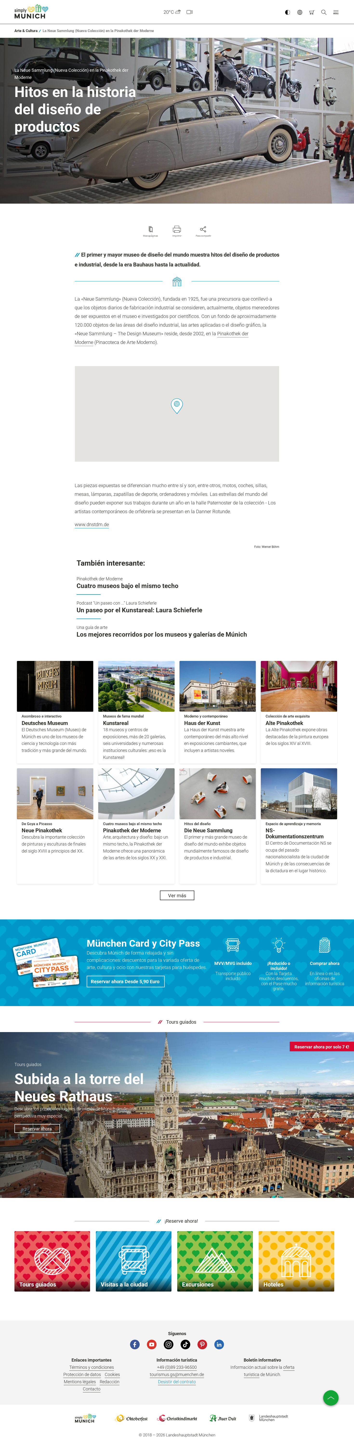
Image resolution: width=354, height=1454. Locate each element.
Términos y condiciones (91, 1367)
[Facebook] (135, 1344)
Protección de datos (82, 1374)
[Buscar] (324, 12)
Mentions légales (80, 1381)
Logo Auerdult (222, 1418)
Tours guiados (181, 1022)
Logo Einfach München (85, 1418)
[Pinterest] (202, 1344)
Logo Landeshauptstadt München (268, 1418)
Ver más (177, 895)
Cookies (112, 1374)
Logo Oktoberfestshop (131, 1418)
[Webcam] (189, 12)
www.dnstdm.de (92, 524)
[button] (336, 12)
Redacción (109, 1381)
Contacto (91, 1388)
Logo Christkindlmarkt (177, 1418)
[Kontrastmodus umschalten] (287, 12)
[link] (26, 31)
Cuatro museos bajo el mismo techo (127, 585)
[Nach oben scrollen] (331, 1398)
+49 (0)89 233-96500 (177, 1367)
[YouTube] (152, 1344)
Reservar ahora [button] (37, 1128)
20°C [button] (169, 12)
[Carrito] (311, 12)
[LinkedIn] (219, 1344)
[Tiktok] (185, 1344)
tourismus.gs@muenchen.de (177, 1374)
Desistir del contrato (177, 1381)
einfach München (32, 11)
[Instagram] (168, 1344)
